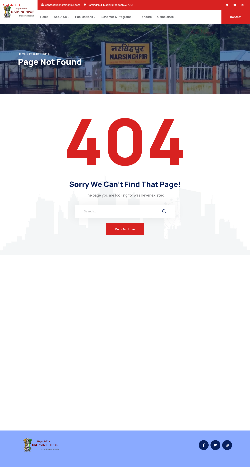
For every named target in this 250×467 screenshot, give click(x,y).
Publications (84, 17)
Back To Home (125, 229)
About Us (60, 17)
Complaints (165, 17)
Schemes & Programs (116, 17)
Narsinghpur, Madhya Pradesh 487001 (110, 5)
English (8, 5)
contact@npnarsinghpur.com (62, 5)
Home (44, 17)
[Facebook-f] (204, 445)
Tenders (146, 17)
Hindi (17, 5)
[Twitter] (227, 5)
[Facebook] (235, 5)
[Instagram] (227, 445)
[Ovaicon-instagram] (242, 5)
